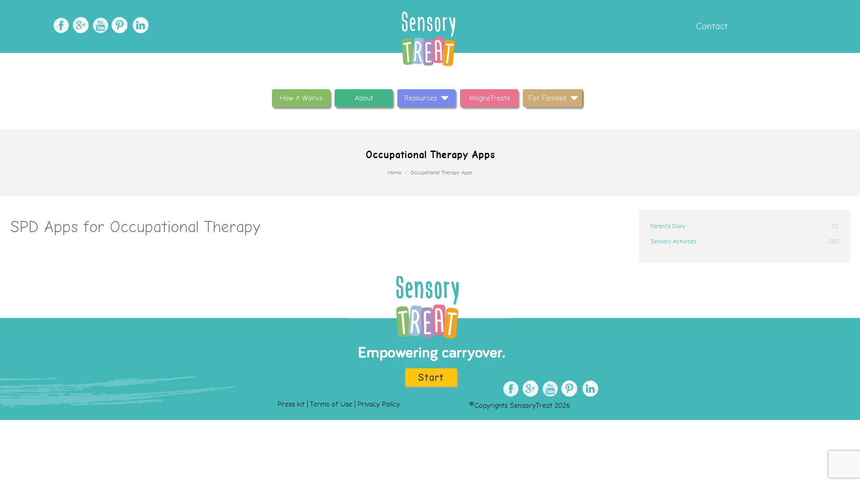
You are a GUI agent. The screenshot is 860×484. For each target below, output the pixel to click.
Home (394, 173)
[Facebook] (60, 25)
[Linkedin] (138, 25)
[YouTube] (99, 25)
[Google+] (79, 25)
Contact (710, 26)
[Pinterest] (119, 25)
